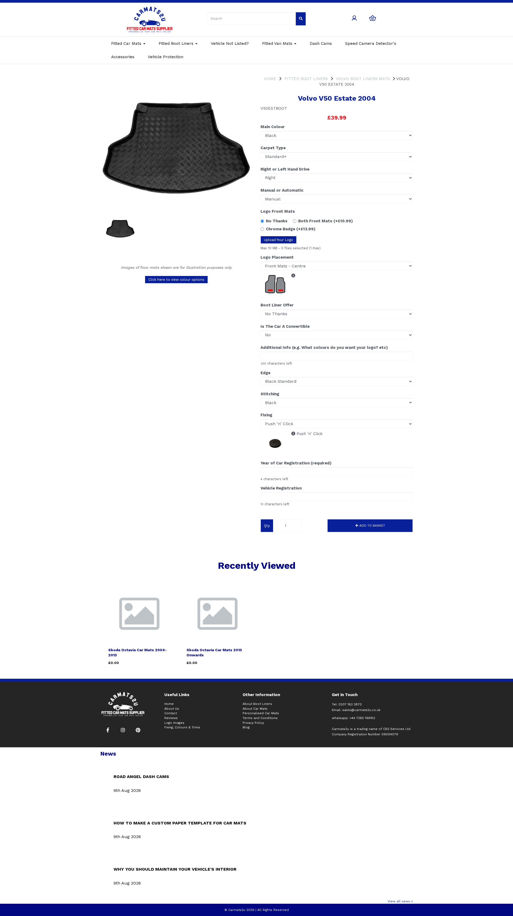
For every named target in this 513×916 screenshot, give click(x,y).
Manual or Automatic (282, 190)
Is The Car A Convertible (285, 326)
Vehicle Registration (281, 488)
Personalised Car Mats (261, 713)
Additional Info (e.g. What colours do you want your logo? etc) (324, 347)
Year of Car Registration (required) (296, 463)
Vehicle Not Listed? (230, 43)
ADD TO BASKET (371, 525)
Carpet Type (273, 147)
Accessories (122, 56)
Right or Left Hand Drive (285, 169)
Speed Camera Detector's (370, 43)
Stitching (270, 394)
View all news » (400, 901)
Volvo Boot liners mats (363, 78)
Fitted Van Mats (278, 43)
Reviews (171, 718)
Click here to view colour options (176, 280)
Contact (170, 713)
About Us (171, 708)
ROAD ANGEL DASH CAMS (141, 776)
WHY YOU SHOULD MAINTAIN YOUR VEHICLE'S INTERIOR (175, 869)
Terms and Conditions (260, 718)
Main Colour (273, 126)
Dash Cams (321, 43)
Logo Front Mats (278, 211)
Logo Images (174, 723)
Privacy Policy (253, 723)
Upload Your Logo (278, 240)
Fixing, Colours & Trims (182, 727)
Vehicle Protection (165, 56)
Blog (246, 727)
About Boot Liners (257, 704)
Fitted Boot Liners (177, 43)
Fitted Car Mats (127, 43)
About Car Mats (255, 708)
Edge (265, 372)
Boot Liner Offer (277, 305)
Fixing (266, 415)
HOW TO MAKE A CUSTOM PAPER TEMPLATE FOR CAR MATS (180, 823)
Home (270, 78)
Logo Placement (277, 257)
